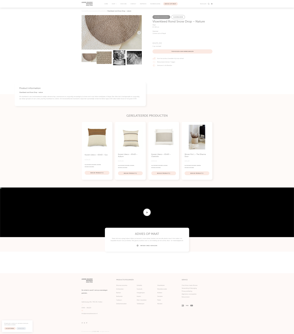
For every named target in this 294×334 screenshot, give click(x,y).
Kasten (139, 296)
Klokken (159, 293)
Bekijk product (96, 172)
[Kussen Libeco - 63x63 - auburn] (130, 137)
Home (106, 4)
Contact (133, 4)
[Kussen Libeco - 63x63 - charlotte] (163, 137)
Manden (199, 165)
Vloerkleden (102, 11)
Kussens (99, 164)
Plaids (159, 300)
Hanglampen (141, 293)
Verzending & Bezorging (189, 288)
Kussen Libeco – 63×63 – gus (96, 155)
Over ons (123, 4)
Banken (118, 293)
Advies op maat (170, 4)
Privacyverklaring (187, 291)
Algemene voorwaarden (189, 294)
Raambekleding (155, 4)
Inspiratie (143, 4)
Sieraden (160, 296)
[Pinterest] (86, 322)
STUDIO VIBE (95, 331)
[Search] (208, 4)
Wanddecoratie (162, 289)
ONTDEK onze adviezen (148, 245)
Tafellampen (140, 304)
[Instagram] (84, 322)
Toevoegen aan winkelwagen (182, 51)
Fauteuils (139, 289)
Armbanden (120, 289)
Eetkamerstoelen (121, 304)
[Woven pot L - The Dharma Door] (197, 137)
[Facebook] (82, 322)
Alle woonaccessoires (90, 164)
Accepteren (10, 328)
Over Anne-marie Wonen (190, 285)
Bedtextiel (119, 296)
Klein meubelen (142, 300)
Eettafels (139, 285)
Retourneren (186, 297)
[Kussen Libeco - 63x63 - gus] (97, 137)
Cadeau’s (119, 300)
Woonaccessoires (92, 11)
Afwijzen (21, 328)
